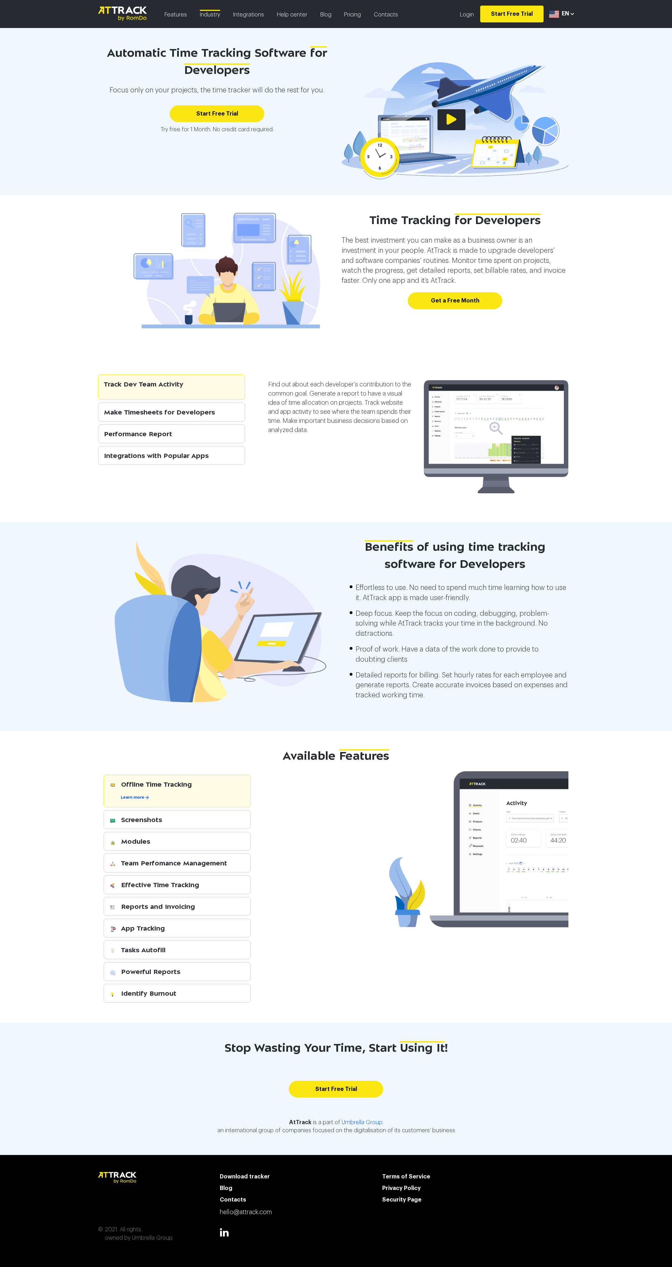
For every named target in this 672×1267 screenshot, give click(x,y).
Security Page (401, 1200)
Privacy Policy (401, 1188)
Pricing (352, 15)
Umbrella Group (362, 1122)
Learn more (133, 797)
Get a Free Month (455, 301)
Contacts (386, 15)
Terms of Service (406, 1176)
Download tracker (245, 1176)
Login (467, 15)
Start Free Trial (512, 14)
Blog (325, 15)
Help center (292, 15)
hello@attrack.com (246, 1212)
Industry (210, 15)
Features (175, 15)
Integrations (248, 15)
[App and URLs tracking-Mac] (496, 436)
